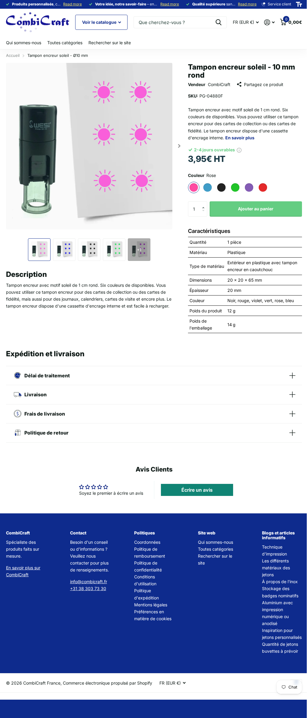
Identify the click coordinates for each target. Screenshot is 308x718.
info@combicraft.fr (87, 581)
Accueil (13, 55)
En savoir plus (239, 137)
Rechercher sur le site (109, 42)
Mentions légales (148, 604)
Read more (72, 4)
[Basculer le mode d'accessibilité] (299, 4)
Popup (239, 149)
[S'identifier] (269, 22)
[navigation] (39, 249)
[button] (205, 203)
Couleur (202, 175)
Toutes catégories (64, 42)
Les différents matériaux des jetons (272, 567)
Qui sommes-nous (23, 42)
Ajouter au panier (255, 208)
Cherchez (218, 22)
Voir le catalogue (99, 22)
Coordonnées (145, 542)
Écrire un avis (194, 490)
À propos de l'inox (276, 581)
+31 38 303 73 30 (87, 588)
